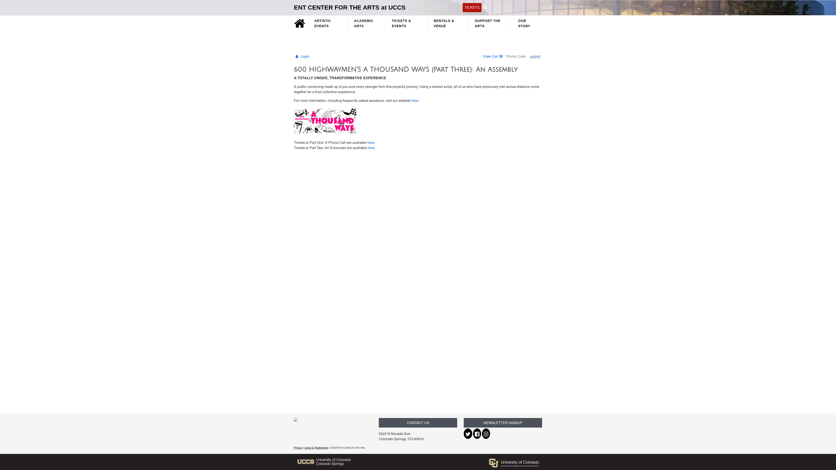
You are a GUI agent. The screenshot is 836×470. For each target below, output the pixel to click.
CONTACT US (418, 422)
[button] (485, 7)
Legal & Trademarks (316, 447)
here (414, 100)
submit (535, 56)
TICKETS (472, 7)
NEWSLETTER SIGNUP (503, 422)
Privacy (298, 447)
